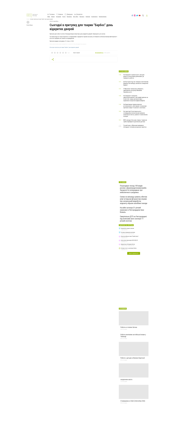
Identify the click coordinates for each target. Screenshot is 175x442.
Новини (60, 14)
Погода (63, 16)
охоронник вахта (126, 379)
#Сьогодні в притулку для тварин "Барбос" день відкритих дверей (64, 47)
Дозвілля (79, 14)
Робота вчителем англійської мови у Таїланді (133, 335)
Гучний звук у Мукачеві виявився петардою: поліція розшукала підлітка (134, 126)
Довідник (70, 14)
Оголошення (58, 16)
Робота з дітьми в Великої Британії (132, 358)
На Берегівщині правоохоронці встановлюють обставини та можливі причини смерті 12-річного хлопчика (134, 106)
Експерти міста (94, 16)
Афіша (48, 16)
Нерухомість (69, 16)
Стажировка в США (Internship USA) (132, 401)
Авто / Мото (75, 16)
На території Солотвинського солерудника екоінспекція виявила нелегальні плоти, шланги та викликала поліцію (135, 114)
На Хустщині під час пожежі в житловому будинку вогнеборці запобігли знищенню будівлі (135, 83)
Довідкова (88, 16)
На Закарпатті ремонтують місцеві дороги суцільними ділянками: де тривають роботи (133, 76)
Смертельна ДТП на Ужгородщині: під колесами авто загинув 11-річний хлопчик (133, 218)
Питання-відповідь (102, 16)
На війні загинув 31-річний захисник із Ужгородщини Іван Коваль (132, 210)
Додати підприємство (133, 253)
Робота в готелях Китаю (128, 327)
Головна (52, 14)
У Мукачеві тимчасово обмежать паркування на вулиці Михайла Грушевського (133, 90)
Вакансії (53, 16)
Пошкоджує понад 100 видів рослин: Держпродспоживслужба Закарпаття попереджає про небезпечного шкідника (133, 189)
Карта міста (82, 16)
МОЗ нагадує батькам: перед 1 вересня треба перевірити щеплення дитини (135, 121)
